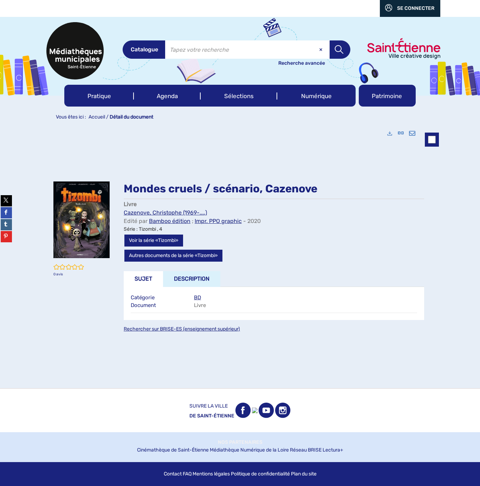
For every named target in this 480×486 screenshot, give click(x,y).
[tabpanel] (240, 256)
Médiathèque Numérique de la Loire (249, 450)
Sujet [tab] (143, 278)
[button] (99, 96)
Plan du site (304, 474)
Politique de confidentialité (260, 474)
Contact (173, 474)
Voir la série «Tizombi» (154, 240)
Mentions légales (211, 474)
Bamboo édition (169, 221)
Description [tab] (191, 278)
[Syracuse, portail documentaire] (75, 50)
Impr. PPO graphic (218, 221)
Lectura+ (333, 450)
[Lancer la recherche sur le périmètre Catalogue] (340, 49)
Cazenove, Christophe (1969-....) (165, 212)
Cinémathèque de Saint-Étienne (173, 450)
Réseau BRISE (306, 450)
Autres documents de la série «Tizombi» (173, 255)
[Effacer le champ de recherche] (321, 49)
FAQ (187, 474)
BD (197, 297)
